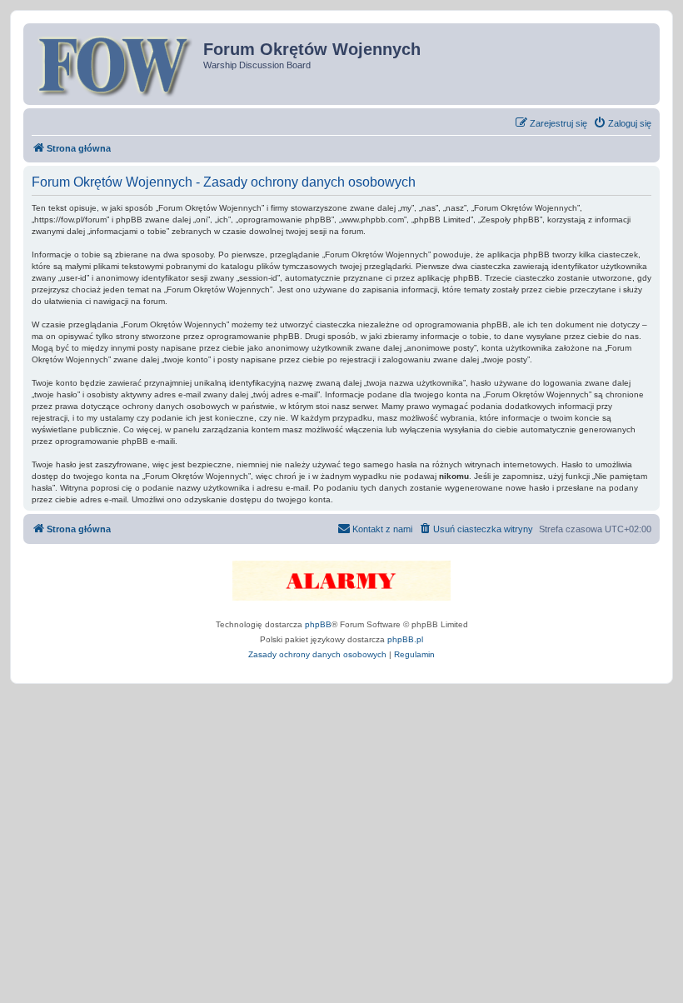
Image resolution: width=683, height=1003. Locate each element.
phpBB (318, 624)
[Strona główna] (115, 64)
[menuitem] (622, 123)
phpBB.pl (405, 639)
